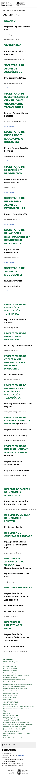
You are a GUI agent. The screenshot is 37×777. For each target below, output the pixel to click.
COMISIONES (7, 700)
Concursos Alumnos (9, 666)
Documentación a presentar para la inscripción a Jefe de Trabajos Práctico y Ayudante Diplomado (16, 675)
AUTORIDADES (8, 659)
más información (9, 88)
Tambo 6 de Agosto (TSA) (11, 731)
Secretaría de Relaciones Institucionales (16, 709)
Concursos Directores (10, 668)
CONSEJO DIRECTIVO (10, 695)
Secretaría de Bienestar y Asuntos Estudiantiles (18, 706)
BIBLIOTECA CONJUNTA (11, 662)
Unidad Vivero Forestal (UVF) (12, 738)
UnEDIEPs (6, 713)
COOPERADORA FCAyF (10, 702)
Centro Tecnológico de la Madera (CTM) (16, 722)
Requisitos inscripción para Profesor (15, 688)
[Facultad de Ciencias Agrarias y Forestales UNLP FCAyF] (13, 3)
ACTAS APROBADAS (9, 697)
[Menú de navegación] (33, 3)
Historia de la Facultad (10, 704)
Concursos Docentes (10, 671)
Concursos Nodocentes (10, 691)
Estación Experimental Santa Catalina (15, 727)
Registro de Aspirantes (10, 693)
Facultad (10, 10)
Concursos (6, 664)
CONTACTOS (9, 750)
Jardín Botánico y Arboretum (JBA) (14, 729)
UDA (4, 711)
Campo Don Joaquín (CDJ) (11, 718)
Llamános (20, 755)
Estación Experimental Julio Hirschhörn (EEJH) (18, 724)
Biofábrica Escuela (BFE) (11, 715)
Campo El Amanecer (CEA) (11, 720)
